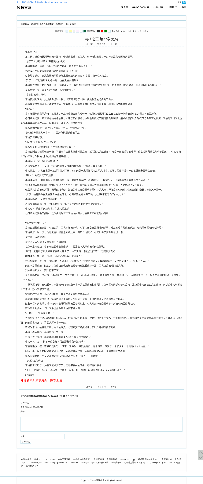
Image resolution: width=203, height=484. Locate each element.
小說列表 (158, 7)
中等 (134, 31)
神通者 (124, 7)
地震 (183, 7)
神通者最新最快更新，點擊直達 (41, 380)
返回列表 (101, 44)
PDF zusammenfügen (80, 462)
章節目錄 (101, 387)
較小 (129, 31)
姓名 (23, 436)
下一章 (113, 44)
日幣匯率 (172, 7)
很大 (144, 31)
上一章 (89, 44)
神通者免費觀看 (140, 7)
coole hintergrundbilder (38, 462)
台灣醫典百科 (32, 466)
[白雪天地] (81, 31)
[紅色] (102, 31)
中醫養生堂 (26, 459)
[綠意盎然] (84, 31)
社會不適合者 (165, 459)
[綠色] (105, 31)
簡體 (179, 2)
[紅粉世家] (77, 31)
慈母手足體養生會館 (147, 459)
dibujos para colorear (59, 462)
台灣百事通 (98, 459)
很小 (124, 31)
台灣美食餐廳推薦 (81, 459)
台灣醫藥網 (112, 459)
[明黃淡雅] (70, 31)
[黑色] (98, 31)
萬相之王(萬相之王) (48, 24)
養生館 (37, 459)
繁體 (184, 2)
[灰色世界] (74, 31)
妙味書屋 (34, 2)
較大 (139, 31)
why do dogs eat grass (156, 462)
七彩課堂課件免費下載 (134, 462)
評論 (23, 411)
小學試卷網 (116, 462)
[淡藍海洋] (67, 31)
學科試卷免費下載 (100, 462)
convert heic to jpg (127, 459)
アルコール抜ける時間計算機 (56, 459)
